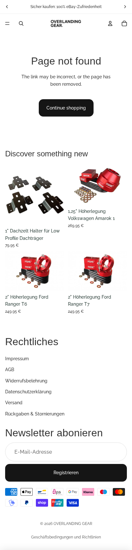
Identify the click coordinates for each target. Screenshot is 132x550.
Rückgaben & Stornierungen (34, 413)
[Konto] (110, 23)
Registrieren (66, 472)
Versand (13, 402)
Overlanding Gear (73, 523)
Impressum (17, 358)
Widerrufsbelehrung (26, 380)
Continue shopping (66, 107)
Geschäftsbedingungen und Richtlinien (66, 537)
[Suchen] (21, 23)
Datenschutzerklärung (28, 391)
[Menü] (7, 23)
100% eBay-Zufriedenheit (79, 6)
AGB (9, 369)
